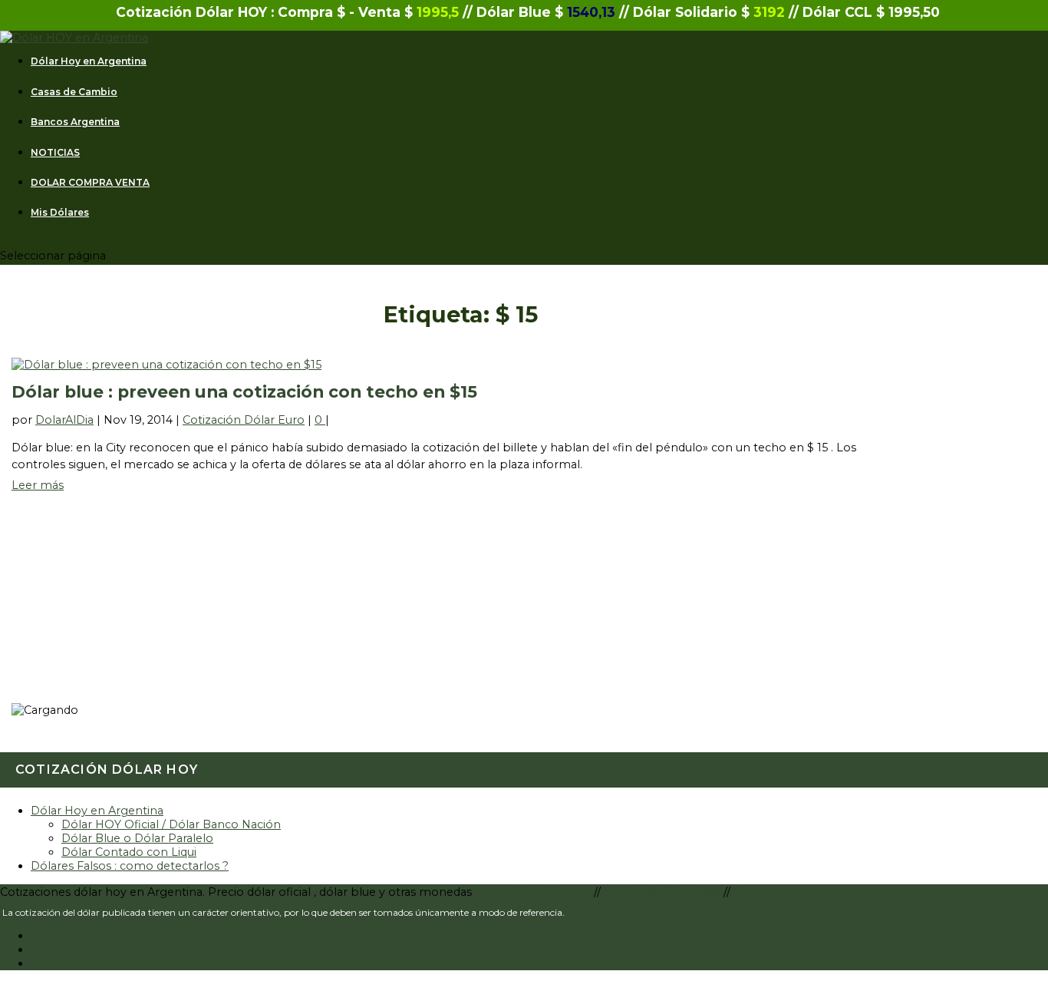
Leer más (38, 485)
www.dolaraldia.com (536, 892)
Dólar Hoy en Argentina (89, 61)
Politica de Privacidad (663, 892)
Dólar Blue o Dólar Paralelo (137, 838)
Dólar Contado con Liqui (128, 852)
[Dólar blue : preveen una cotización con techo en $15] (166, 365)
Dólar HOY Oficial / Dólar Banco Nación (171, 824)
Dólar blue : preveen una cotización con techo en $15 (244, 391)
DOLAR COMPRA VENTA (90, 182)
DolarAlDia (64, 420)
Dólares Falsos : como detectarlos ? (130, 866)
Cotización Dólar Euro (244, 420)
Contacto (759, 892)
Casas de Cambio (74, 92)
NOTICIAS (55, 152)
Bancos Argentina (75, 122)
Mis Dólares (60, 212)
